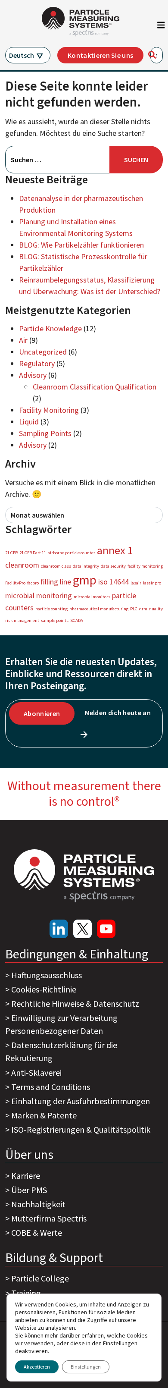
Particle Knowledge (50, 328)
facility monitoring (145, 566)
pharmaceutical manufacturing (98, 609)
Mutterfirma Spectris (49, 1218)
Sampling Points (45, 433)
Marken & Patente (44, 1115)
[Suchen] (152, 54)
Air (23, 340)
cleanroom (22, 565)
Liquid (29, 422)
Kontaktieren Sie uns (100, 55)
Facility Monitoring (49, 410)
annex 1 (115, 550)
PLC (133, 609)
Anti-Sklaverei (36, 1072)
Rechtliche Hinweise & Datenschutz (75, 1003)
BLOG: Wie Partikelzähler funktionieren (81, 245)
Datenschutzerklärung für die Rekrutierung (61, 1051)
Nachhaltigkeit (38, 1204)
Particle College (40, 1278)
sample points (54, 620)
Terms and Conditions (50, 1086)
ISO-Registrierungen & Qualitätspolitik (80, 1129)
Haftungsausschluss (46, 975)
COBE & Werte (36, 1232)
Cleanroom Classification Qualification (94, 387)
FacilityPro (15, 583)
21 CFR (11, 553)
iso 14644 (113, 582)
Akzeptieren (37, 1366)
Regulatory (37, 363)
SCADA (76, 620)
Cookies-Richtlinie (43, 989)
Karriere (25, 1175)
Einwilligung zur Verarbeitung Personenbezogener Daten (61, 1024)
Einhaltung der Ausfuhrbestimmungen (80, 1101)
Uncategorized (43, 352)
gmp (84, 580)
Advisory (33, 375)
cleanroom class (56, 566)
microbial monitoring (38, 595)
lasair (136, 583)
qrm (143, 609)
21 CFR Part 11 (32, 553)
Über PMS (29, 1189)
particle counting (51, 609)
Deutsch (21, 55)
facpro (33, 583)
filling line (55, 582)
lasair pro (152, 583)
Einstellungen (86, 1366)
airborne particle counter (71, 553)
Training (26, 1293)
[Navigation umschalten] (161, 27)
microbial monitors (92, 597)
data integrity (86, 566)
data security (113, 566)
